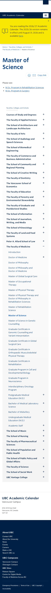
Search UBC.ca (8, 553)
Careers (5, 547)
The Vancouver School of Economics (18, 185)
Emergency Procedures (10, 585)
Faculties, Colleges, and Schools (20, 47)
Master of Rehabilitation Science (19, 308)
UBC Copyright (37, 585)
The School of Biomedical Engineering (18, 149)
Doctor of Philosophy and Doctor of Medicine (20, 269)
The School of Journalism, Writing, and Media (19, 221)
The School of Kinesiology (19, 228)
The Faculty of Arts (15, 134)
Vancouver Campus (10, 562)
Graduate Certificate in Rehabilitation (19, 363)
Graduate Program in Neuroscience (18, 380)
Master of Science (17, 315)
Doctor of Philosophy (18, 262)
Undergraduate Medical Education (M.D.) (19, 419)
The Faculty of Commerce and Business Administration (21, 157)
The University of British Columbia (18, 5)
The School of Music (16, 431)
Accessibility (6, 589)
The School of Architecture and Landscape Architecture (21, 127)
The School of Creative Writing (21, 173)
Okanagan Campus (10, 565)
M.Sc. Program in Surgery (17, 91)
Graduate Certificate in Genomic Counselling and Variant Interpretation (20, 332)
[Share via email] (34, 75)
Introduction (14, 252)
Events (5, 545)
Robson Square (8, 572)
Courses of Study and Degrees (21, 115)
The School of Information (19, 214)
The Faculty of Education (18, 192)
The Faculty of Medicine (10, 49)
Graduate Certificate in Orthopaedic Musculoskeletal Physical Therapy (22, 352)
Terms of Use (25, 585)
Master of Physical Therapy (21, 290)
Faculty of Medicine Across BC (14, 577)
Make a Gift (7, 550)
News (4, 542)
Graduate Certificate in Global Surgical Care (22, 342)
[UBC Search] (46, 3)
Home (4, 47)
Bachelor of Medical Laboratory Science (23, 405)
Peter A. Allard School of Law (20, 241)
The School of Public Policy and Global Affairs (21, 460)
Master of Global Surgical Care (22, 276)
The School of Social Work (19, 472)
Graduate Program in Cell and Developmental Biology (22, 371)
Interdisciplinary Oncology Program (21, 388)
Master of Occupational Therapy (19, 283)
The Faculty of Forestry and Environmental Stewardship (20, 198)
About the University (10, 539)
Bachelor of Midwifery (19, 412)
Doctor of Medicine (17, 257)
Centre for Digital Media (11, 574)
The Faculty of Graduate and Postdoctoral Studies (20, 207)
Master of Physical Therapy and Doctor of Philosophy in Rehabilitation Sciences (23, 298)
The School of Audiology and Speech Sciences (20, 140)
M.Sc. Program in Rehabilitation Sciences (24, 87)
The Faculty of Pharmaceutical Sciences (21, 443)
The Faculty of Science (17, 467)
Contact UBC (7, 536)
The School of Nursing (17, 436)
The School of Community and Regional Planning (21, 166)
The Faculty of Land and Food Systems (20, 234)
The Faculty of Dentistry (18, 178)
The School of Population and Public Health (20, 451)
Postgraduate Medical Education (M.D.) (18, 396)
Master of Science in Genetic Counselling (22, 322)
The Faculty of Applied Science (21, 120)
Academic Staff (15, 426)
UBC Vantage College (16, 477)
